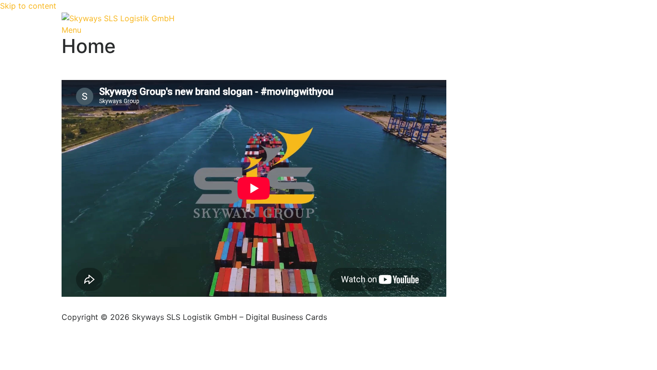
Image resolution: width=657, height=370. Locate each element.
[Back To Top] (64, 305)
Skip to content (28, 6)
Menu (71, 30)
